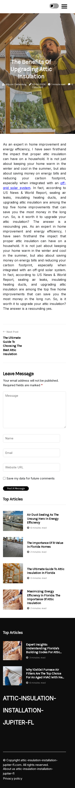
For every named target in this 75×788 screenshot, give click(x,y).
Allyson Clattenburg (16, 84)
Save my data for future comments (31, 478)
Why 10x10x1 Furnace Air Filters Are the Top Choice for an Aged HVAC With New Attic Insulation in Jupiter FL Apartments (45, 673)
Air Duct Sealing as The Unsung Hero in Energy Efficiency (43, 518)
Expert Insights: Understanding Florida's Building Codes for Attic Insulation (43, 648)
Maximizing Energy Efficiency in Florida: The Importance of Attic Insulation (43, 597)
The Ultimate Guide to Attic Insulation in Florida (45, 571)
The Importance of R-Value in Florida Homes (45, 544)
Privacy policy (12, 778)
